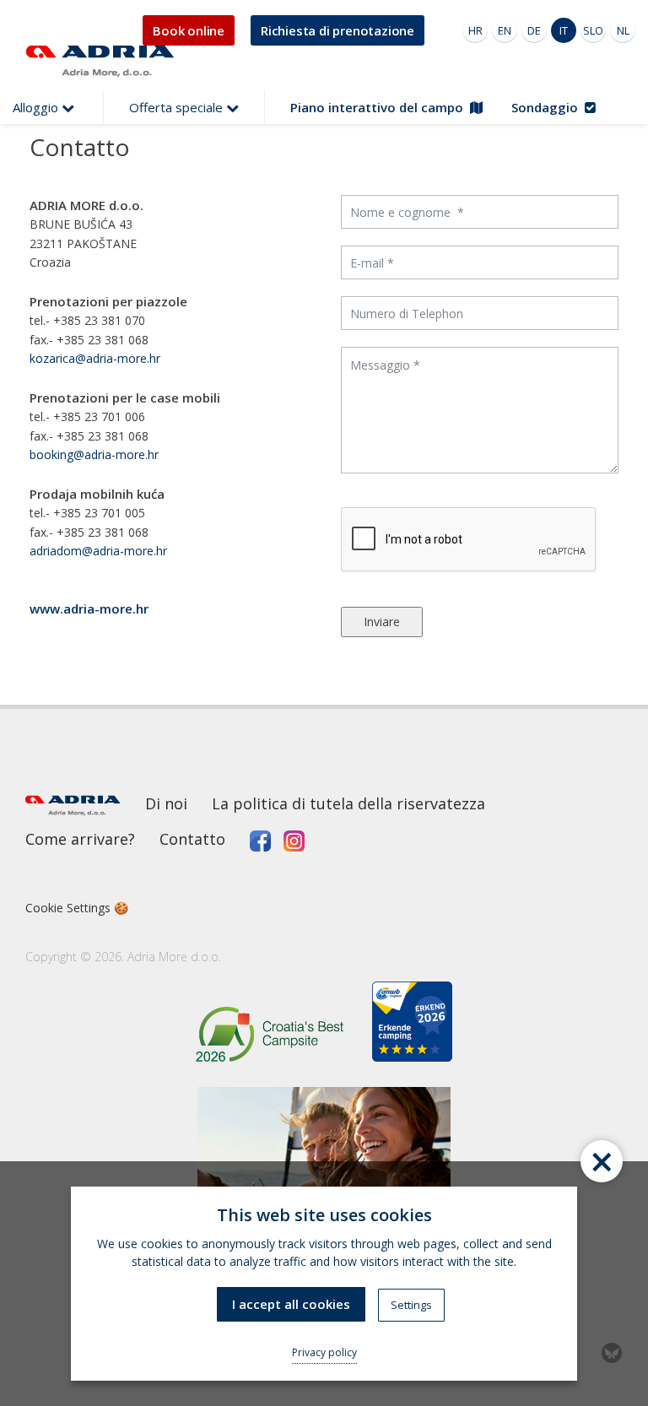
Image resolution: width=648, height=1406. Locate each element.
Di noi (166, 803)
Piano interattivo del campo (380, 107)
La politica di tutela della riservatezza (348, 803)
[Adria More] (97, 60)
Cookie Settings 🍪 (76, 908)
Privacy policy (324, 1352)
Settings (411, 1304)
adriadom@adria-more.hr (98, 551)
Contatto (192, 839)
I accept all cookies (291, 1303)
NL (623, 30)
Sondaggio (548, 107)
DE (534, 30)
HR (475, 30)
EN (504, 30)
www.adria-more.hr (89, 608)
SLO (593, 30)
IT (563, 30)
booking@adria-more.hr (94, 454)
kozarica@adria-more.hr (95, 358)
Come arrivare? (80, 839)
